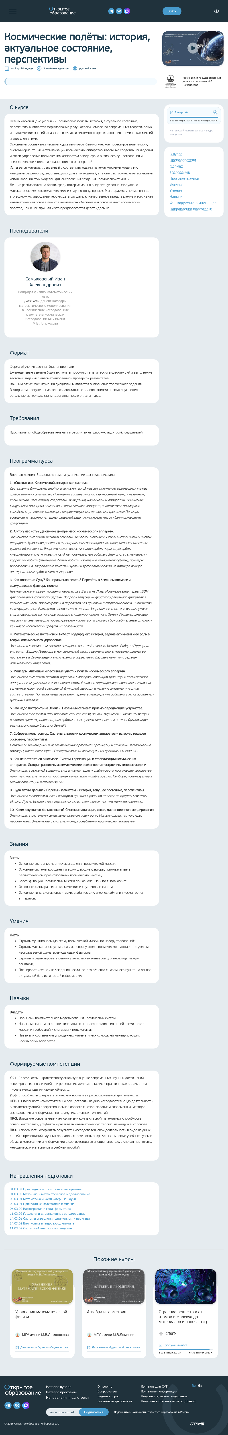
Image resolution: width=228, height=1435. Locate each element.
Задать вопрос (108, 1396)
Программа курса (184, 178)
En (200, 1386)
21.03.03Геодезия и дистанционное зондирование (48, 1214)
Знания (176, 184)
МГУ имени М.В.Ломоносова (45, 1335)
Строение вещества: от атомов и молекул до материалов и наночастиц (183, 1316)
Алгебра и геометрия (106, 1311)
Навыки (176, 196)
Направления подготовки (191, 209)
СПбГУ (170, 1333)
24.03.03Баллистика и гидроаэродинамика (42, 1223)
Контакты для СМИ (154, 1386)
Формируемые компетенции (193, 202)
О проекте (105, 1386)
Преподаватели (183, 160)
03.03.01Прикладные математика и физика (42, 1204)
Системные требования (115, 1401)
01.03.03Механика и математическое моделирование (50, 1194)
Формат (176, 166)
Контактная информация (159, 1391)
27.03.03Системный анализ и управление (41, 1228)
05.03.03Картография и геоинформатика (40, 1209)
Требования (180, 172)
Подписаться (94, 1412)
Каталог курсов (58, 1387)
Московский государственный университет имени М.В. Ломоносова (202, 81)
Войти (172, 11)
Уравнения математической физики (41, 1314)
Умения (176, 190)
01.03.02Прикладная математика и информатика (46, 1189)
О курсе (176, 154)
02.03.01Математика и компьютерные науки (43, 1199)
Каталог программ (61, 1392)
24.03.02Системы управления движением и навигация (51, 1218)
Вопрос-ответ (107, 1391)
